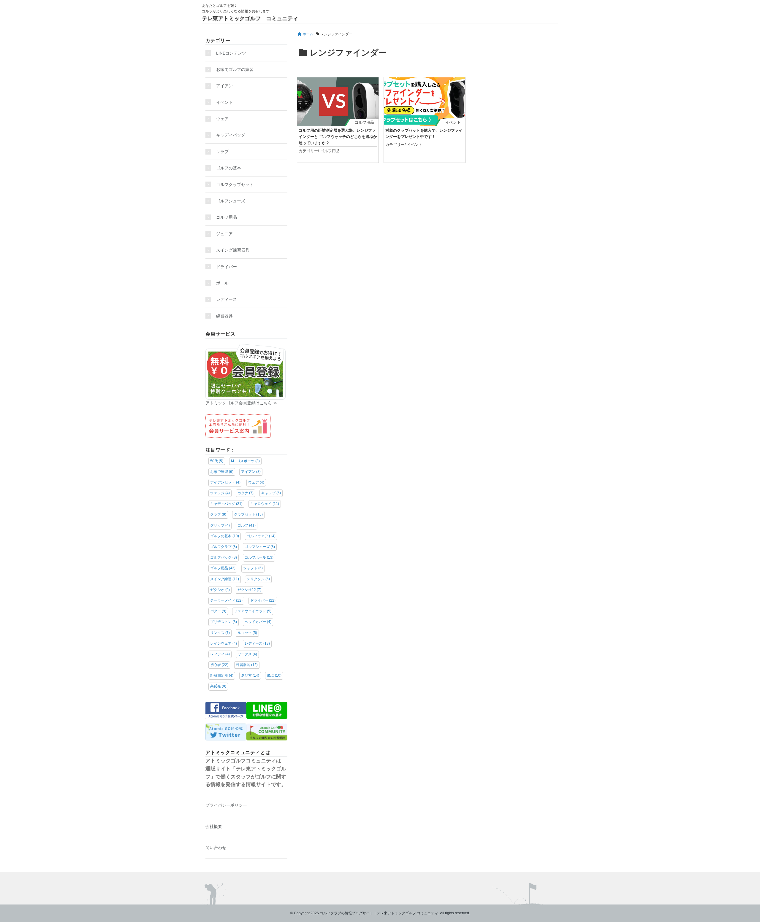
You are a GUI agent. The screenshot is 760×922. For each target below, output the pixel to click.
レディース (228, 299)
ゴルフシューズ (230, 200)
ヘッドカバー (258, 622)
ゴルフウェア (261, 536)
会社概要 (213, 826)
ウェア (222, 118)
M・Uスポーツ (245, 461)
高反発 (218, 686)
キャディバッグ (230, 135)
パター (218, 611)
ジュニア (224, 233)
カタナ (246, 493)
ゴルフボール (259, 557)
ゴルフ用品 (364, 122)
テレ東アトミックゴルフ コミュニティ (250, 18)
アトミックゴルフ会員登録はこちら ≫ (241, 402)
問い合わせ (215, 847)
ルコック (247, 633)
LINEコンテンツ (231, 53)
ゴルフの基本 (228, 168)
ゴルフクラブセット (235, 184)
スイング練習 (224, 579)
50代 (216, 461)
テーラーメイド (226, 600)
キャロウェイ (264, 504)
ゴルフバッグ (223, 557)
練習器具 (224, 316)
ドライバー (226, 266)
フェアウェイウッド (252, 611)
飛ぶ (274, 675)
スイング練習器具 (232, 250)
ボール (222, 283)
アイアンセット (225, 482)
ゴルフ (247, 525)
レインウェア (223, 643)
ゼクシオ (220, 590)
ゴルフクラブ (223, 547)
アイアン (224, 85)
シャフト (253, 568)
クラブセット (248, 514)
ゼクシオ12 (249, 590)
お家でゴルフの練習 (235, 69)
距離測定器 (221, 675)
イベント (453, 122)
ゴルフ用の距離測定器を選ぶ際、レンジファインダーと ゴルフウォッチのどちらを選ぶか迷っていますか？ (338, 136)
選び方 (250, 675)
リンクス (220, 633)
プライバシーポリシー (226, 805)
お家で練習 (221, 472)
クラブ (222, 151)
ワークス (247, 654)
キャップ (271, 493)
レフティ (220, 654)
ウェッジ (220, 493)
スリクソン (258, 579)
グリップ (220, 525)
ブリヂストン (223, 622)
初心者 (219, 665)
